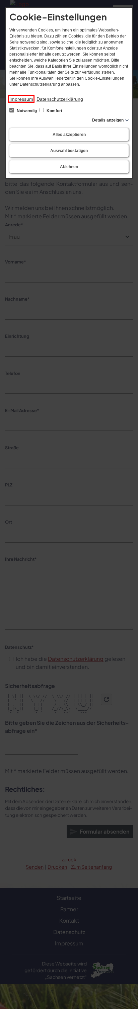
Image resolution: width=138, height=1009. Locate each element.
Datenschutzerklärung (60, 99)
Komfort (54, 110)
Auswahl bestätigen (69, 150)
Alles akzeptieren (69, 134)
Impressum (21, 99)
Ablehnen (69, 166)
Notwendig (27, 110)
